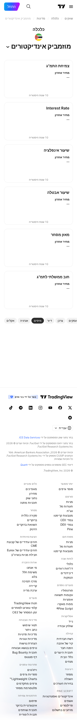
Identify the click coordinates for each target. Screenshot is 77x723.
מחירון (33, 493)
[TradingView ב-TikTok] (11, 408)
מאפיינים (31, 489)
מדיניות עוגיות (28, 638)
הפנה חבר (67, 648)
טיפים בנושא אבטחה (24, 648)
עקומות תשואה (63, 595)
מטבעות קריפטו (63, 515)
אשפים (68, 701)
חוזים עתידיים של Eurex (22, 550)
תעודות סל (66, 506)
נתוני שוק (31, 498)
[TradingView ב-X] (70, 408)
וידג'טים (32, 669)
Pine (70, 529)
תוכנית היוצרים (63, 652)
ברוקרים (32, 520)
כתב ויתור (31, 629)
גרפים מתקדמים (26, 683)
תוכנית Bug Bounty (24, 652)
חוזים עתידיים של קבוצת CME (22, 543)
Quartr (24, 464)
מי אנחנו (32, 567)
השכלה (68, 679)
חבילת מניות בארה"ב (24, 554)
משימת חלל (29, 572)
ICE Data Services (29, 437)
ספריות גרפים (28, 674)
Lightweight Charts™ (23, 679)
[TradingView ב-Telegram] (21, 408)
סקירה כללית (29, 515)
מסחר (69, 674)
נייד (71, 621)
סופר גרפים (66, 489)
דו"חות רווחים (64, 568)
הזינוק (33, 529)
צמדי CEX (66, 520)
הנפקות (68, 577)
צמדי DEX (66, 524)
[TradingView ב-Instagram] (40, 408)
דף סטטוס (30, 657)
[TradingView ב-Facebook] (60, 408)
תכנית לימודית (28, 714)
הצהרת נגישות (28, 643)
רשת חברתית (65, 638)
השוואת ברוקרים (27, 524)
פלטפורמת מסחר (26, 688)
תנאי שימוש (30, 625)
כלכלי (69, 564)
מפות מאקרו (65, 604)
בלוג (34, 576)
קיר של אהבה (65, 643)
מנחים (69, 661)
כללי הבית (67, 657)
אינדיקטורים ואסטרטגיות (58, 696)
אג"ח (70, 511)
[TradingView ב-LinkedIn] (30, 408)
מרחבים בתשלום (62, 710)
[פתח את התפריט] (71, 6)
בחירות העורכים (63, 683)
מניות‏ (69, 502)
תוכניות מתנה (28, 502)
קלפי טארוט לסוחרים (24, 607)
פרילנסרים (66, 705)
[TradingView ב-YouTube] (50, 408)
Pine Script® (64, 608)
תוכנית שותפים (27, 710)
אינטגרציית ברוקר (26, 705)
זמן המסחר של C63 (24, 612)
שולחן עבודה (65, 626)
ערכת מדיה (30, 590)
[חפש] (28, 6)
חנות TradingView (25, 603)
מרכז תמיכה (29, 581)
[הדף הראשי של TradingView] (61, 7)
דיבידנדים (67, 573)
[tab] (60, 321)
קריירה (33, 586)
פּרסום (33, 701)
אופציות (68, 599)
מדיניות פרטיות (27, 634)
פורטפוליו (67, 590)
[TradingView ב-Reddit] (70, 418)
